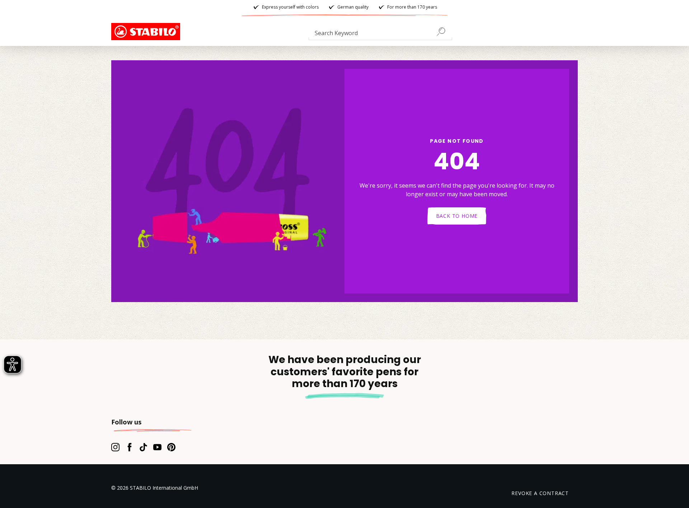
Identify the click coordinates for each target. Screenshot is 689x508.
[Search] (444, 32)
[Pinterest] (171, 447)
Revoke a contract (540, 493)
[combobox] (380, 34)
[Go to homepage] (147, 31)
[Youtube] (157, 447)
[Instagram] (115, 447)
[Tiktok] (143, 447)
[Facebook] (129, 447)
